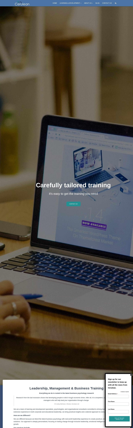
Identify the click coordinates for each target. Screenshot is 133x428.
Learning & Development (70, 3)
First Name (111, 401)
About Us (88, 3)
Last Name (111, 409)
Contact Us (107, 3)
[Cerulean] (22, 3)
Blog (98, 3)
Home (55, 3)
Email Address (113, 394)
